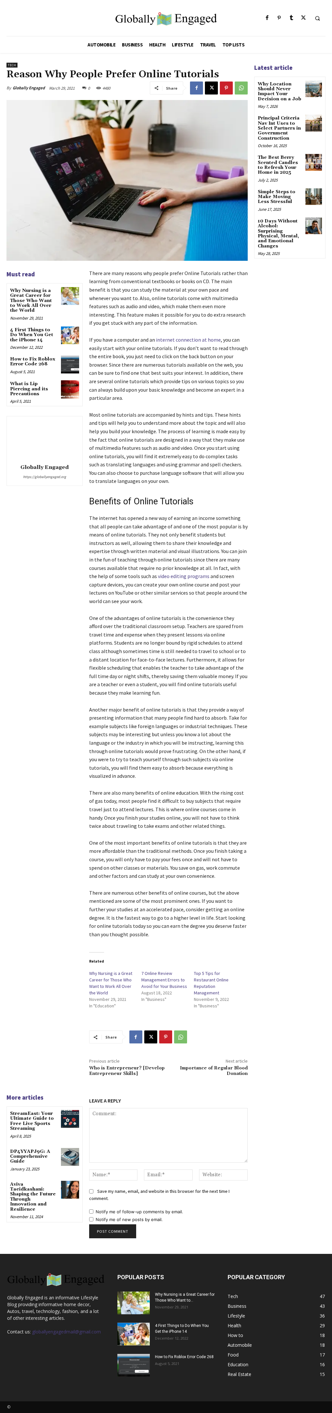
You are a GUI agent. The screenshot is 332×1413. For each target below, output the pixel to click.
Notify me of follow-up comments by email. (139, 1211)
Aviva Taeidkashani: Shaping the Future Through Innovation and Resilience (33, 1196)
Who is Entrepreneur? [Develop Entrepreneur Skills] (127, 1071)
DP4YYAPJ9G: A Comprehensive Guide (30, 1157)
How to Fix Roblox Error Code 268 (32, 361)
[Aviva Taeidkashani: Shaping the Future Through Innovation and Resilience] (70, 1190)
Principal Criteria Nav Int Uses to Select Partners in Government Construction (279, 128)
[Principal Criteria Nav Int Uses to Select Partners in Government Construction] (313, 123)
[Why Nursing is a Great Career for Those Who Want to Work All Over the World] (70, 296)
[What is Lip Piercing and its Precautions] (70, 389)
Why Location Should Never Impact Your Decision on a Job (279, 91)
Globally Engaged (29, 88)
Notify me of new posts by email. (129, 1219)
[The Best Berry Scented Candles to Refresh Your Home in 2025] (313, 162)
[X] (303, 18)
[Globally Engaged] (44, 439)
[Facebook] (267, 18)
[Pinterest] (279, 18)
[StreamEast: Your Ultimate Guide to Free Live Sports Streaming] (70, 1119)
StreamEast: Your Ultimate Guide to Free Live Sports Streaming (32, 1121)
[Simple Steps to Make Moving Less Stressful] (313, 196)
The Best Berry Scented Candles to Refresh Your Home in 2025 (278, 165)
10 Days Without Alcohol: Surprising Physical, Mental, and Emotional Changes (278, 233)
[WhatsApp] (241, 88)
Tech (12, 65)
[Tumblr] (291, 18)
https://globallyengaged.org (44, 476)
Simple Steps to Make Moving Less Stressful (276, 197)
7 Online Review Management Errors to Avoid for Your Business (164, 979)
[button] (317, 18)
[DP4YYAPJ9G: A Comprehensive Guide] (70, 1157)
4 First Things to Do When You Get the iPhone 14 (31, 335)
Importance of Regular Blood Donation (214, 1071)
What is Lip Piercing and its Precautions (29, 389)
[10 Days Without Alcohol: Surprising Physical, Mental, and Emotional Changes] (313, 226)
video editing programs (183, 576)
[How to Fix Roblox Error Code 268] (70, 364)
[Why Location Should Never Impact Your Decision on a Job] (313, 89)
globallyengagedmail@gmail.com (66, 1332)
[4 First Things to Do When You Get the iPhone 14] (70, 335)
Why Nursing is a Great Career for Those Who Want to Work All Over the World (31, 301)
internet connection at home (188, 339)
